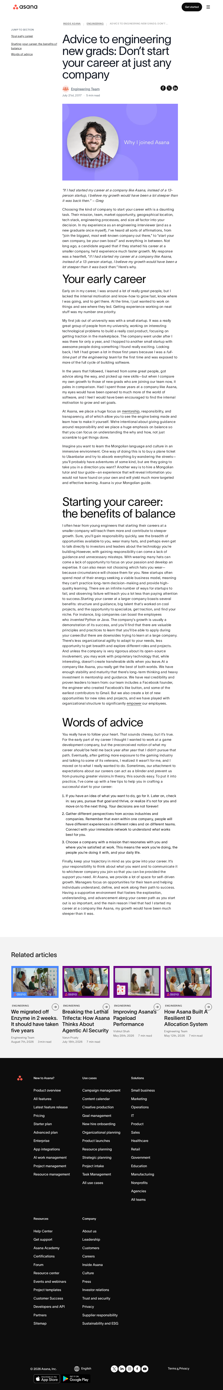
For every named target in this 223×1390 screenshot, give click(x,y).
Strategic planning (97, 1157)
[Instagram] (129, 1368)
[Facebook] (137, 1368)
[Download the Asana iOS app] (47, 1378)
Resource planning (97, 1149)
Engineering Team (85, 89)
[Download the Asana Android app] (75, 1378)
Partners (40, 1315)
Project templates (47, 1290)
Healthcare (139, 1141)
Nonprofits (139, 1183)
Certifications (44, 1256)
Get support (43, 1239)
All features (42, 1099)
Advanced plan (46, 1132)
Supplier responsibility (100, 1315)
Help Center (43, 1231)
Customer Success (48, 1298)
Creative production (98, 1107)
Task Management (96, 1174)
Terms (172, 1368)
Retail (135, 1149)
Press (86, 1281)
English (86, 1368)
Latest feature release (51, 1107)
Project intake (93, 1166)
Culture (88, 1273)
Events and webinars (50, 1281)
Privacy (88, 1306)
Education (139, 1166)
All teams (138, 1199)
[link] (72, 24)
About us (89, 1231)
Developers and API (49, 1306)
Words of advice (22, 54)
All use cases (92, 1183)
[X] (114, 1368)
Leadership (91, 1239)
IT (132, 1115)
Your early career (22, 36)
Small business (143, 1090)
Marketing (139, 1099)
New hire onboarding (98, 1124)
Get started (192, 6)
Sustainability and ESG (100, 1323)
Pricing (39, 1115)
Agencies (138, 1191)
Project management (50, 1166)
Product (137, 1124)
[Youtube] (144, 1368)
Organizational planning (101, 1132)
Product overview (47, 1090)
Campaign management (101, 1090)
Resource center (46, 1273)
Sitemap (40, 1323)
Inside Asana (92, 1265)
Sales (135, 1132)
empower (134, 703)
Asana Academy (46, 1248)
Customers (90, 1248)
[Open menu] (208, 7)
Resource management (52, 1174)
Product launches (96, 1141)
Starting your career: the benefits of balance (34, 46)
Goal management (96, 1115)
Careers (88, 1256)
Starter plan (43, 1124)
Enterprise (41, 1141)
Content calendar (96, 1099)
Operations (140, 1107)
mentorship (131, 411)
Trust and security (96, 1298)
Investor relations (95, 1290)
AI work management (50, 1157)
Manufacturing (142, 1174)
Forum (38, 1265)
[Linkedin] (121, 1368)
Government (140, 1157)
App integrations (47, 1149)
